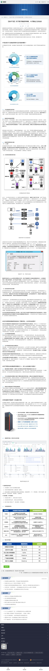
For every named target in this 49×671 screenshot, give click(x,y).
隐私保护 (10, 662)
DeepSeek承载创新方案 (28, 652)
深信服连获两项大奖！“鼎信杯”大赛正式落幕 (14, 570)
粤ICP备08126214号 (24, 659)
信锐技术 (7, 654)
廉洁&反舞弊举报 (4, 662)
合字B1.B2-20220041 (5, 661)
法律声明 (15, 662)
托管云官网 (19, 654)
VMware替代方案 (11, 652)
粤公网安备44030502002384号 (37, 659)
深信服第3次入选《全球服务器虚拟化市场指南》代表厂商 (35, 572)
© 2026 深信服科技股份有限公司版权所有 (9, 659)
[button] (44, 2)
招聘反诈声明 (39, 662)
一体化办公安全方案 (38, 652)
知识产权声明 (20, 662)
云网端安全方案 (19, 652)
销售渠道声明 (26, 662)
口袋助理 (13, 654)
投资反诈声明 (32, 662)
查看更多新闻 (44, 578)
